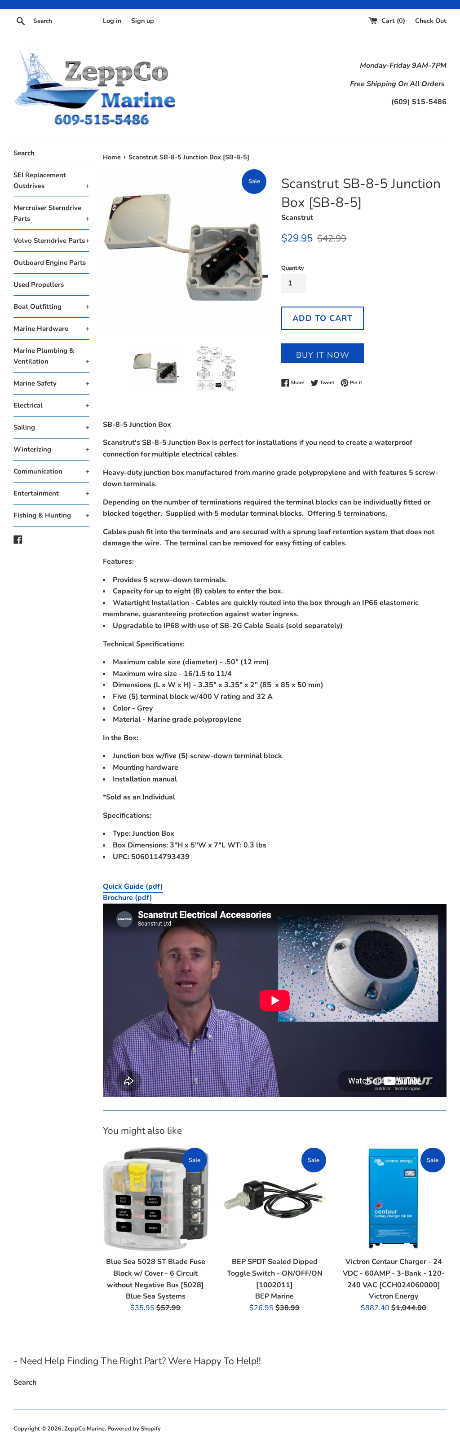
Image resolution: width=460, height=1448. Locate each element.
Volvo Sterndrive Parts (51, 240)
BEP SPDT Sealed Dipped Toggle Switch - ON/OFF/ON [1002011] (275, 1273)
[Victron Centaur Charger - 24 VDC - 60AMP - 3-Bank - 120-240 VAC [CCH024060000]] (394, 1199)
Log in (112, 20)
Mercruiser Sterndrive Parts (51, 213)
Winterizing (51, 449)
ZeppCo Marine (84, 1429)
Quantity (292, 268)
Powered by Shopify (134, 1429)
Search (24, 153)
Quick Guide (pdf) (133, 886)
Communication (51, 471)
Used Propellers (38, 284)
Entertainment (51, 493)
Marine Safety (51, 383)
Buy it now (322, 355)
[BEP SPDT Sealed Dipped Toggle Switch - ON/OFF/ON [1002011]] (274, 1199)
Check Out (431, 20)
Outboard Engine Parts (49, 262)
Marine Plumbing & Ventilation (51, 356)
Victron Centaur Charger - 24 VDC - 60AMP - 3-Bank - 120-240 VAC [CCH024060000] (394, 1273)
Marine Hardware (51, 328)
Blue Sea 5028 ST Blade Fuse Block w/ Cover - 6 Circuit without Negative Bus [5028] (155, 1273)
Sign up (142, 20)
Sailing (51, 427)
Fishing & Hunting (51, 515)
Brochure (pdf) (127, 898)
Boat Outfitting (51, 306)
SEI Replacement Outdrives (51, 180)
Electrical (51, 405)
